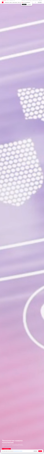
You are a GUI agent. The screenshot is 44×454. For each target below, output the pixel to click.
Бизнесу (8, 0)
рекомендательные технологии (18, 451)
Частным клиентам (4, 0)
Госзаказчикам (11, 0)
